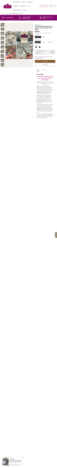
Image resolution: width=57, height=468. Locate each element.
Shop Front (6, 13)
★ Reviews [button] (56, 235)
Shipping (41, 33)
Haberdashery (23, 6)
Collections (30, 2)
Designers (15, 6)
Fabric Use (23, 2)
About (24, 10)
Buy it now (45, 64)
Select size (37, 34)
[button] (1, 6)
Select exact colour (38, 40)
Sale (29, 6)
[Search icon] (51, 6)
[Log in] (54, 6)
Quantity (36, 45)
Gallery (38, 69)
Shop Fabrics (16, 2)
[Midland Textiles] (7, 6)
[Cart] (55, 6)
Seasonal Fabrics (17, 10)
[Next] (31, 45)
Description (43, 69)
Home (2, 13)
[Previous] (7, 45)
